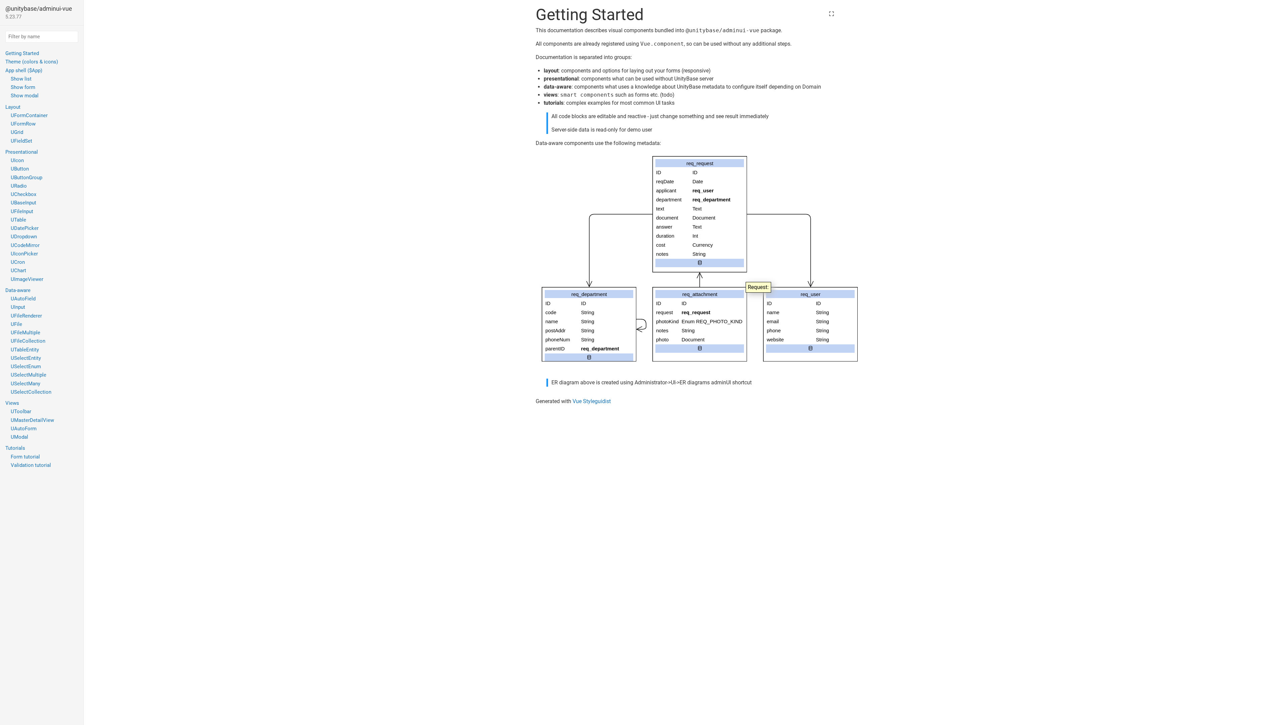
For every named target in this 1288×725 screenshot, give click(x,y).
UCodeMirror (25, 245)
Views (12, 403)
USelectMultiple (28, 375)
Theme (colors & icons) (31, 62)
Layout (12, 107)
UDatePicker (25, 228)
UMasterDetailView (32, 420)
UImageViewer (27, 279)
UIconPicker (24, 254)
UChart (18, 271)
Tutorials (15, 448)
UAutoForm (24, 429)
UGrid (17, 132)
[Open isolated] (831, 16)
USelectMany (25, 384)
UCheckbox (23, 194)
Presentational (21, 152)
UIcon (17, 160)
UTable (18, 220)
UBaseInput (23, 203)
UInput (18, 307)
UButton (20, 169)
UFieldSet (21, 141)
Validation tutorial (31, 465)
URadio (19, 186)
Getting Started (22, 53)
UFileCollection (28, 341)
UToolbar (21, 411)
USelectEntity (26, 358)
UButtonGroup (26, 178)
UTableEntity (25, 350)
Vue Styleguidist (592, 401)
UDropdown (24, 237)
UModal (19, 437)
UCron (18, 262)
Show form (23, 87)
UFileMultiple (25, 333)
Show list (21, 79)
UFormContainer (29, 115)
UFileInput (22, 211)
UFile (16, 324)
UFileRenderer (26, 316)
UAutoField (23, 299)
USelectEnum (26, 367)
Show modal (25, 96)
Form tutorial (25, 457)
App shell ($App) (23, 70)
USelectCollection (31, 392)
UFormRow (23, 124)
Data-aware (18, 290)
